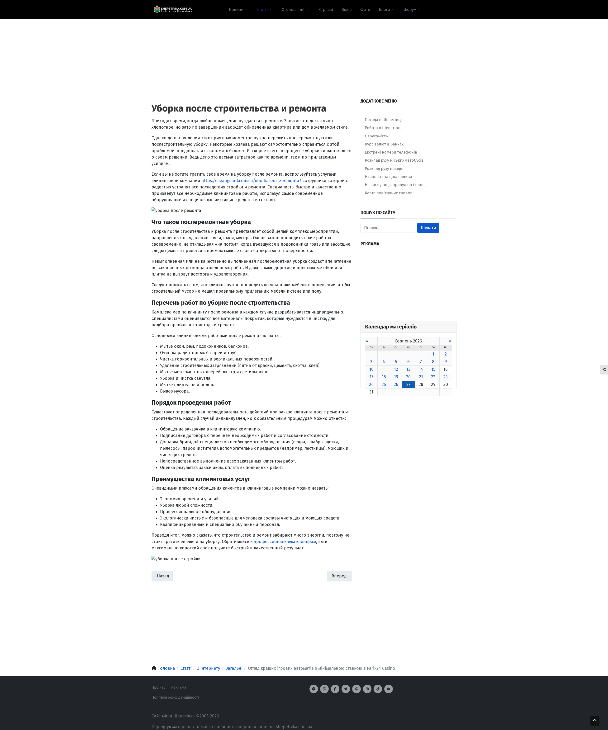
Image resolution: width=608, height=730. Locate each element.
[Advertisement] (304, 52)
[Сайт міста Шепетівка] (173, 9)
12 (396, 369)
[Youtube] (388, 689)
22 (433, 376)
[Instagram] (367, 689)
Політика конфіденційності (175, 697)
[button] (239, 9)
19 (396, 376)
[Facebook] (335, 689)
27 (408, 384)
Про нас (159, 687)
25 (384, 384)
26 (396, 384)
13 (408, 369)
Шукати (428, 227)
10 (371, 369)
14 (421, 369)
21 (421, 376)
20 (408, 376)
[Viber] (324, 689)
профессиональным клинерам (285, 541)
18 (384, 376)
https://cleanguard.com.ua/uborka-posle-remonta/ (251, 180)
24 (371, 384)
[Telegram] (313, 689)
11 (384, 369)
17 (371, 376)
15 (433, 369)
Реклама (178, 687)
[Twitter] (346, 689)
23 (445, 376)
